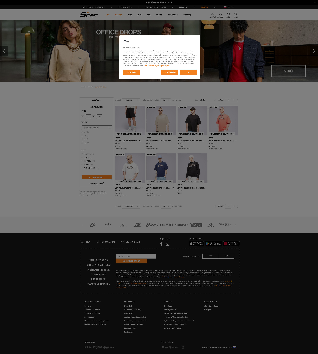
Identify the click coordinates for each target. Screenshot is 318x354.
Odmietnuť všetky (169, 72)
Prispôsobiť (131, 72)
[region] (159, 57)
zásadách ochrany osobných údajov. (157, 66)
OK (188, 72)
